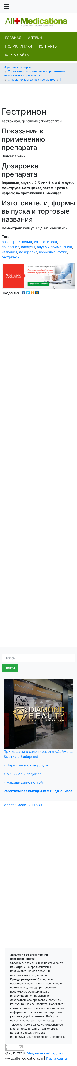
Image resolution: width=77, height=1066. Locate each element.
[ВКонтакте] (23, 291)
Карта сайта (17, 55)
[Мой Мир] (37, 291)
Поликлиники (18, 46)
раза (5, 242)
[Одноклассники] (32, 291)
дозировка (28, 252)
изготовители (45, 242)
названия (9, 252)
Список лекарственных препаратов (31, 79)
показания (10, 247)
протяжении (21, 242)
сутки (62, 252)
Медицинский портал (17, 67)
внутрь (43, 247)
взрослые (47, 252)
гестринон (10, 257)
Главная (13, 38)
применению (61, 247)
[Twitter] (28, 291)
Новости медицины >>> (22, 805)
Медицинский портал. (45, 1053)
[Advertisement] (40, 93)
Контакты (48, 46)
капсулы (28, 247)
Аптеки (35, 38)
